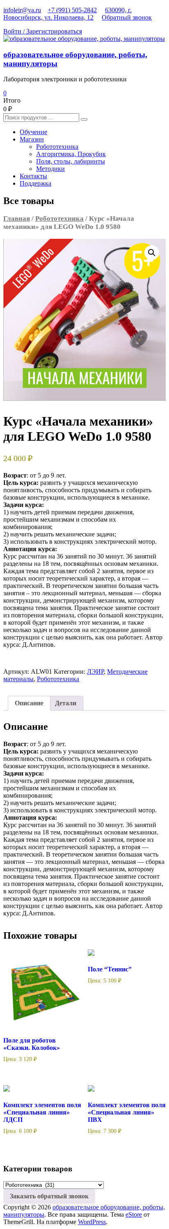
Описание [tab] (29, 703)
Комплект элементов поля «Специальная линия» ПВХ (127, 1112)
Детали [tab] (65, 703)
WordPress (92, 1221)
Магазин (32, 139)
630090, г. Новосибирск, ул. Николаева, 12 (67, 14)
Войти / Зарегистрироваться (42, 31)
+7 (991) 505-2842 (72, 10)
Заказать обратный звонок (49, 1196)
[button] (151, 252)
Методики (50, 168)
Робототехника (57, 146)
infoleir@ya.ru (22, 10)
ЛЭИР (95, 671)
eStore (134, 1214)
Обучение (33, 131)
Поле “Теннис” (110, 969)
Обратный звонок (127, 17)
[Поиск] (84, 119)
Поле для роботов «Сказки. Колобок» (31, 1044)
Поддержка (35, 183)
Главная (16, 218)
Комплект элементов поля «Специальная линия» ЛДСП (42, 1112)
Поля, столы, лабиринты (70, 161)
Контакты (33, 176)
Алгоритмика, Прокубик (71, 153)
